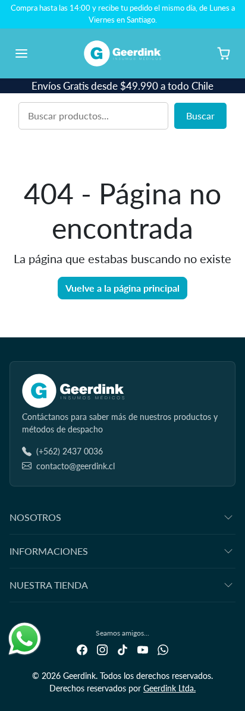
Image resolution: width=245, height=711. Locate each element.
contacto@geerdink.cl (75, 466)
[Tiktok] (122, 649)
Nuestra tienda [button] (49, 584)
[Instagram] (102, 649)
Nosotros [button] (35, 517)
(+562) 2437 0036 (69, 451)
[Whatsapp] (163, 649)
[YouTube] (143, 649)
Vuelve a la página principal (122, 287)
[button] (33, 53)
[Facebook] (82, 649)
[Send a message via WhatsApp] (24, 639)
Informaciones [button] (49, 551)
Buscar (200, 115)
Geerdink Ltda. (169, 688)
